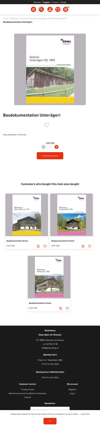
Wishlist (57, 9)
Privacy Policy (27, 389)
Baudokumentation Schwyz (40, 303)
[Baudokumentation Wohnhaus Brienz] (26, 235)
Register (72, 389)
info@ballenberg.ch (50, 347)
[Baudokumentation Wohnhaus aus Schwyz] (49, 297)
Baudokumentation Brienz (17, 241)
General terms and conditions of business (27, 393)
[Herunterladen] (38, 246)
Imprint (27, 397)
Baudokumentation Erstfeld (62, 241)
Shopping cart (67, 7)
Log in (72, 393)
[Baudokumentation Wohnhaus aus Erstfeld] (71, 235)
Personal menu (50, 9)
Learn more (85, 414)
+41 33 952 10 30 (50, 344)
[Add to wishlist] (45, 246)
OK (50, 421)
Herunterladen (50, 156)
